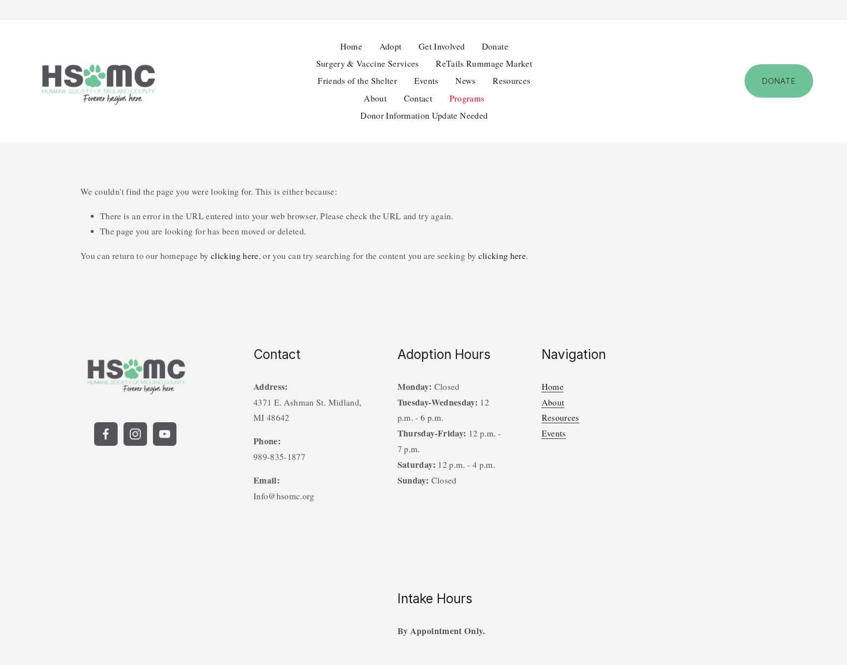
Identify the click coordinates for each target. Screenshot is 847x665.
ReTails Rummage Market (484, 63)
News (465, 80)
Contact (418, 98)
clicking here (235, 255)
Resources (511, 80)
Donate (495, 46)
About (553, 402)
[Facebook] (106, 434)
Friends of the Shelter (357, 80)
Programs (467, 98)
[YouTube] (164, 434)
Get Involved (442, 46)
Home (351, 46)
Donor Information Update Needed (424, 115)
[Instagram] (135, 434)
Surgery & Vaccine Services (367, 63)
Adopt (390, 46)
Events (426, 80)
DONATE (779, 81)
